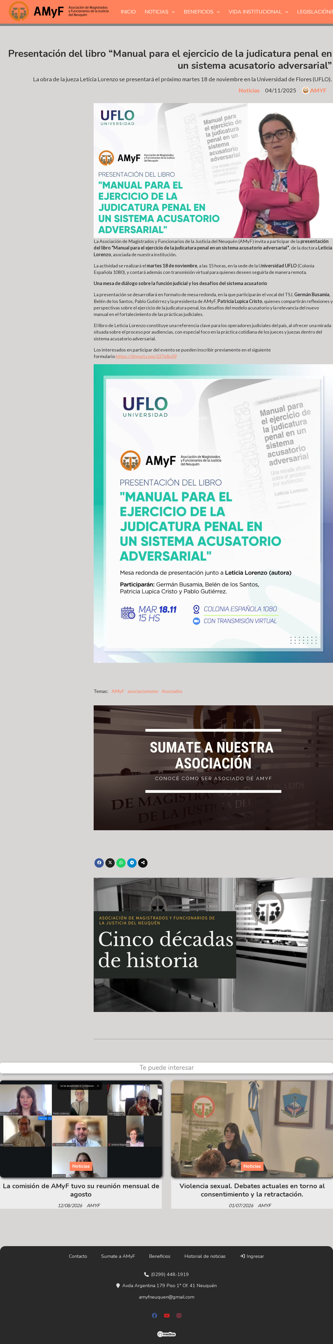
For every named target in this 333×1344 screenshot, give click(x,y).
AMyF (118, 691)
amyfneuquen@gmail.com (166, 1297)
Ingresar (254, 1256)
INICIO (128, 11)
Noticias (249, 90)
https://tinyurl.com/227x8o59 (146, 356)
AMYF (318, 90)
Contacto (78, 1256)
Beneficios (159, 1256)
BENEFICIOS (198, 11)
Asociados (172, 691)
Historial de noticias (205, 1256)
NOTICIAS (156, 11)
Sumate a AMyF (118, 1256)
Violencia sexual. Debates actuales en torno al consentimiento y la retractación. (252, 1190)
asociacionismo (142, 691)
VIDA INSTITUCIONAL (255, 11)
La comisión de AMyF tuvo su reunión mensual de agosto (81, 1190)
